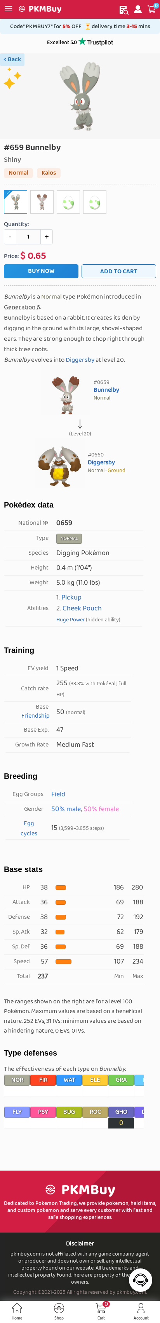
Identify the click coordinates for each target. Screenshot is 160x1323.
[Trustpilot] (95, 42)
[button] (151, 9)
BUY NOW (41, 271)
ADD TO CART (118, 271)
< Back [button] (12, 59)
